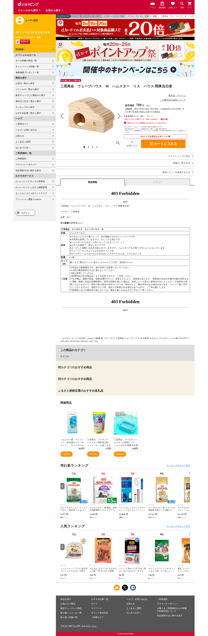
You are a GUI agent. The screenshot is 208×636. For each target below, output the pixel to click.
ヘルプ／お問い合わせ (26, 130)
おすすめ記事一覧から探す (28, 113)
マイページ (96, 608)
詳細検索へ (20, 49)
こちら (93, 626)
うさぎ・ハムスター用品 (114, 16)
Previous (62, 486)
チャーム (64, 356)
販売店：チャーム (177, 95)
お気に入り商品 (67, 604)
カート (94, 604)
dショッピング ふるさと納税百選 (31, 187)
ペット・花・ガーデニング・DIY (86, 16)
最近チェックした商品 (71, 608)
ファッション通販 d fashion (28, 199)
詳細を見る (66, 454)
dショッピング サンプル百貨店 (30, 181)
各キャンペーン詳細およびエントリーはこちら (146, 123)
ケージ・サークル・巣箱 (138, 16)
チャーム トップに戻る (179, 156)
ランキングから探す (25, 107)
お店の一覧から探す (25, 83)
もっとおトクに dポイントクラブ (31, 193)
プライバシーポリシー (26, 164)
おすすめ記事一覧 (99, 599)
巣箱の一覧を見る (181, 163)
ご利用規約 (21, 159)
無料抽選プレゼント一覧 (27, 72)
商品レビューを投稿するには (176, 172)
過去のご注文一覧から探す (28, 101)
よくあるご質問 (23, 142)
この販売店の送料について (173, 100)
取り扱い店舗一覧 (68, 617)
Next (188, 486)
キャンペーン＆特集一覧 (27, 66)
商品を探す (65, 599)
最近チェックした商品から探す (30, 95)
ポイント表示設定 (99, 613)
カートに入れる (163, 143)
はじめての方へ (23, 148)
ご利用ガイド (22, 124)
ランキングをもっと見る (178, 465)
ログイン (25, 213)
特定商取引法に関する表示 (28, 170)
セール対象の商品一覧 (26, 60)
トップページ (62, 16)
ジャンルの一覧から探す (27, 89)
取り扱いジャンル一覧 (71, 613)
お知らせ (20, 136)
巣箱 (154, 16)
